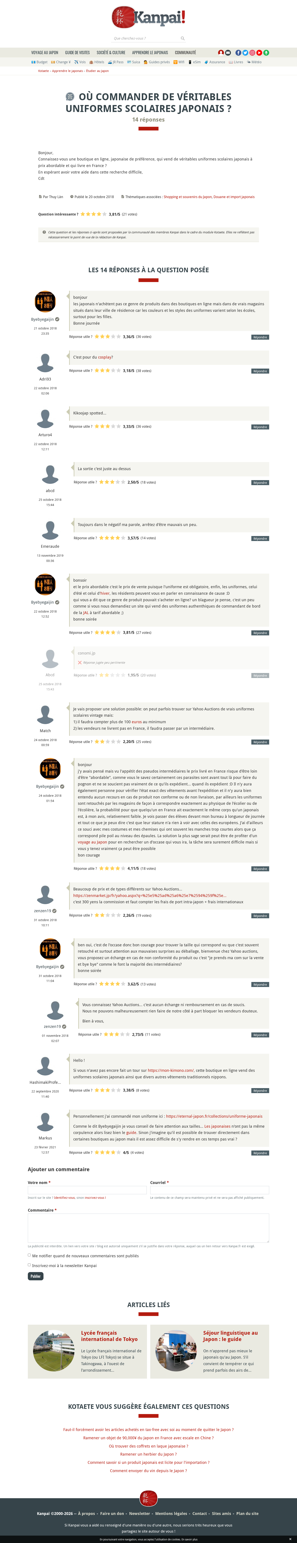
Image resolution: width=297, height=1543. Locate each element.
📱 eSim (194, 62)
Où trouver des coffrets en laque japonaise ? (148, 1446)
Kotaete (43, 71)
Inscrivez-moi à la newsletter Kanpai (64, 1265)
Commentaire (42, 1210)
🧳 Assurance (214, 62)
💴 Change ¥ (61, 62)
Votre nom (39, 1182)
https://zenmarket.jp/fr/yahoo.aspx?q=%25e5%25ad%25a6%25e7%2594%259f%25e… (149, 895)
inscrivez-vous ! (95, 1198)
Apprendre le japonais (150, 52)
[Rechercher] (183, 38)
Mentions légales (171, 1513)
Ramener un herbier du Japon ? (148, 1454)
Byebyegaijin (42, 319)
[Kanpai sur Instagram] (252, 53)
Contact (199, 1513)
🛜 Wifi (178, 62)
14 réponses (148, 119)
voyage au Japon (92, 842)
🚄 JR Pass (115, 62)
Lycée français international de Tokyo (109, 1336)
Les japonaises (217, 1126)
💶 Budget (39, 62)
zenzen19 (42, 910)
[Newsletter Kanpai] (228, 53)
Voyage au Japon (44, 52)
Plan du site (247, 1513)
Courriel (159, 1182)
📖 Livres (236, 62)
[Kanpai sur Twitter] (245, 53)
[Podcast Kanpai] (266, 53)
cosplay (104, 357)
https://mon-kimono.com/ (171, 1070)
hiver (105, 593)
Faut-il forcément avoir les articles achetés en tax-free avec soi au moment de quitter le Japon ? (148, 1429)
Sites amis (221, 1513)
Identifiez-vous (64, 1198)
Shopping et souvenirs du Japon (188, 196)
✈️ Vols (80, 62)
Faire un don (112, 1513)
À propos (86, 1513)
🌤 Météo (254, 62)
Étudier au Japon (97, 71)
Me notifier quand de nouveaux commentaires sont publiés (85, 1255)
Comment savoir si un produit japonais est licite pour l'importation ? (149, 1462)
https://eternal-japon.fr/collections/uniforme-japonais (214, 1116)
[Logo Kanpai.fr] (148, 17)
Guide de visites (77, 52)
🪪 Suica (133, 62)
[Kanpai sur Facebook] (238, 53)
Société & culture (111, 52)
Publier (36, 1276)
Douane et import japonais (234, 196)
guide (131, 1132)
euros (137, 721)
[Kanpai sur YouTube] (259, 53)
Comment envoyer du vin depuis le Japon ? (148, 1470)
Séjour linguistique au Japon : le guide (230, 1336)
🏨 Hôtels (96, 62)
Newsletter (139, 1513)
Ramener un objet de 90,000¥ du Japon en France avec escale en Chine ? (148, 1437)
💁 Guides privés (157, 62)
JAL (86, 612)
